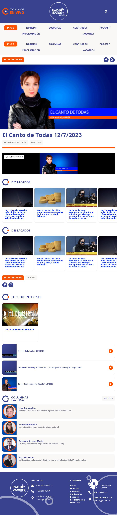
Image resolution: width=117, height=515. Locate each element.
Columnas (55, 27)
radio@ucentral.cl (44, 485)
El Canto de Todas (13, 59)
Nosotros (88, 33)
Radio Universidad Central (15, 142)
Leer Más (18, 400)
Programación (31, 33)
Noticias (31, 27)
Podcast (105, 27)
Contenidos (80, 27)
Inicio (10, 27)
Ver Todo (108, 398)
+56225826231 (43, 491)
